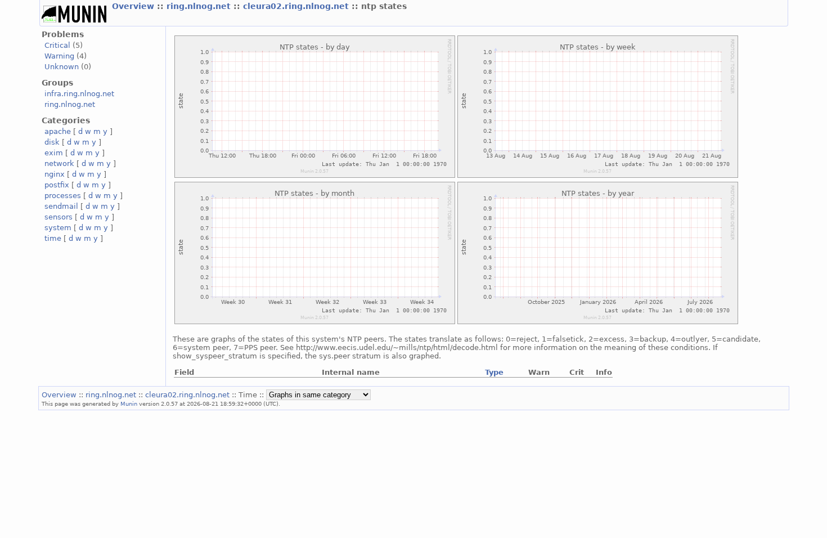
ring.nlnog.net (200, 6)
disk (52, 142)
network (59, 163)
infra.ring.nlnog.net (79, 93)
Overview (134, 6)
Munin (128, 403)
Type (494, 372)
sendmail (61, 206)
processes (62, 195)
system (57, 227)
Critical (57, 45)
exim (53, 153)
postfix (56, 185)
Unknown (61, 66)
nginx (54, 174)
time (52, 238)
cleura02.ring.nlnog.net (297, 6)
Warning (59, 56)
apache (57, 131)
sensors (58, 217)
